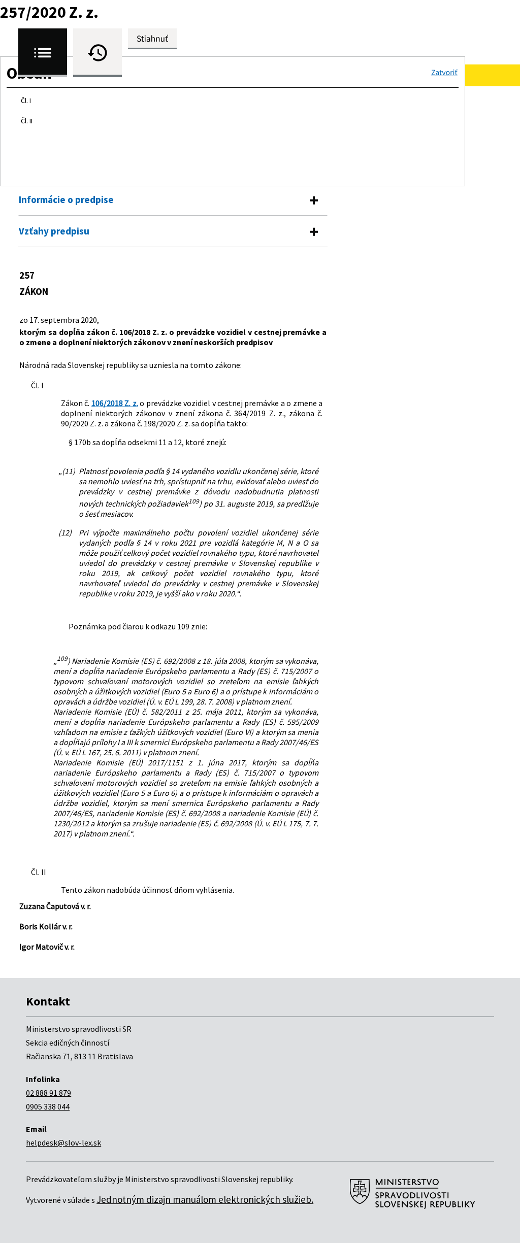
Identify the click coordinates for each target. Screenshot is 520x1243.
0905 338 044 (48, 1106)
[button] (444, 72)
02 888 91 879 (48, 1093)
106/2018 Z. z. (114, 403)
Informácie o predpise (66, 199)
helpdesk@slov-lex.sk (63, 1142)
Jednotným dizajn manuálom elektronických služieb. (204, 1199)
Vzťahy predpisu (54, 231)
